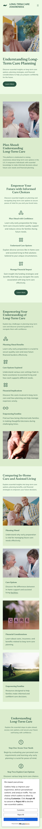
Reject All (21, 815)
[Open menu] (37, 5)
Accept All (20, 819)
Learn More (9, 84)
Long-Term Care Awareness (19, 5)
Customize (20, 810)
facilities (14, 592)
